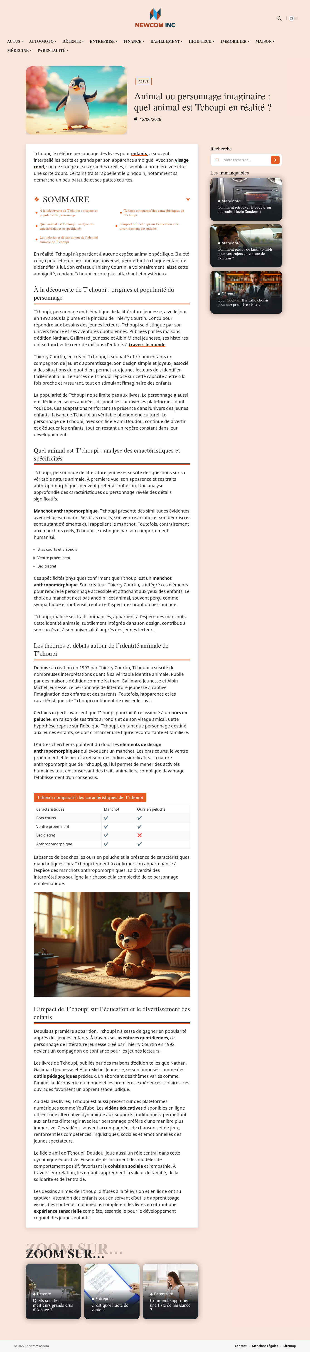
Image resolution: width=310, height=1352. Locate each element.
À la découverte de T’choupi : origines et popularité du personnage (69, 212)
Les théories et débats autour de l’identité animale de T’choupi (69, 239)
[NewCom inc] (155, 18)
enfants (139, 154)
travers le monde (147, 345)
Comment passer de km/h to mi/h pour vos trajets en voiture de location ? (245, 253)
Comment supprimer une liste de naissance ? (170, 1305)
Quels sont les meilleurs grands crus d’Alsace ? (53, 1305)
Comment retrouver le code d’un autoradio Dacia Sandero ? (244, 209)
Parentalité (163, 1294)
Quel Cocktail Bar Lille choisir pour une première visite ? (243, 302)
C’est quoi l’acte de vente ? (109, 1307)
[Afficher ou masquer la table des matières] (139, 199)
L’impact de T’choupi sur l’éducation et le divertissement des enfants (149, 226)
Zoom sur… (65, 1253)
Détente (44, 1294)
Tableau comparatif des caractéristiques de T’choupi (154, 212)
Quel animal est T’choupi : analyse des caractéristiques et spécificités (67, 226)
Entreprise (104, 1298)
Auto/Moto (231, 201)
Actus (144, 81)
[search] (279, 18)
